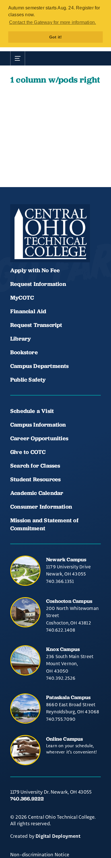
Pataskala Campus (68, 697)
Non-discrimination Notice (39, 854)
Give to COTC (28, 452)
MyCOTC (22, 297)
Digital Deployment (58, 836)
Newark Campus (66, 559)
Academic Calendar (37, 493)
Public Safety (28, 379)
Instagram (56, 245)
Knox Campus (63, 649)
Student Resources (35, 479)
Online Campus (64, 739)
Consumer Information (41, 506)
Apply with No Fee (35, 270)
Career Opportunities (39, 438)
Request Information (38, 283)
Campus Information (38, 424)
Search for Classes (35, 465)
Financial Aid (28, 311)
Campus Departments (39, 366)
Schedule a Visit (32, 411)
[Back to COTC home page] (50, 233)
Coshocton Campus (69, 601)
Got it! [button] (55, 37)
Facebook (17, 245)
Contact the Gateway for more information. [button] (52, 22)
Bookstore (24, 352)
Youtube (36, 245)
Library (20, 338)
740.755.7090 (60, 719)
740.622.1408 (60, 630)
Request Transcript (36, 325)
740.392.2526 (60, 678)
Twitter (75, 245)
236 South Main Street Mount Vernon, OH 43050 (69, 664)
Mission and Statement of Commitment (44, 524)
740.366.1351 (60, 581)
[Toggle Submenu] (17, 58)
